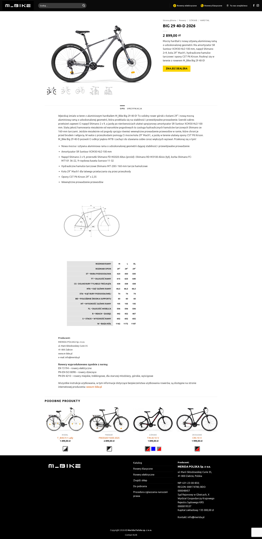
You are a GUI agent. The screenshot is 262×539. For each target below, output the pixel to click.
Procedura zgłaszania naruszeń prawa (150, 494)
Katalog (137, 462)
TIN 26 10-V (153, 438)
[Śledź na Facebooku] (254, 5)
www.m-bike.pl (94, 386)
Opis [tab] (122, 108)
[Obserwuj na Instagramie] (258, 5)
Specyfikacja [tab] (134, 108)
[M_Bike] (18, 5)
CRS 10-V (197, 438)
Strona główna (169, 20)
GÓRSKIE (193, 20)
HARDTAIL (205, 20)
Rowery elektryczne (187, 6)
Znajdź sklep (140, 480)
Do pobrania (140, 486)
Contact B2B (131, 535)
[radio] (65, 449)
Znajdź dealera (177, 68)
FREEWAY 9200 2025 (109, 438)
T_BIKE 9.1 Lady (65, 438)
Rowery (182, 20)
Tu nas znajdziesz (238, 6)
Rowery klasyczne (213, 6)
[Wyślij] (83, 5)
